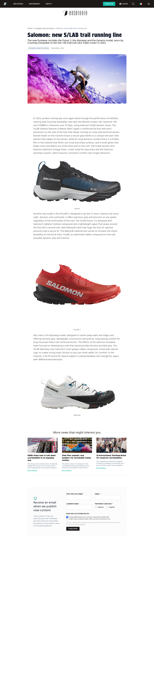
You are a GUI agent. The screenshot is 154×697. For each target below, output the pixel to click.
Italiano (100, 507)
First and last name (74, 494)
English (112, 507)
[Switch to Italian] (140, 4)
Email (98, 494)
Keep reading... (33, 470)
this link (82, 524)
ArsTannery (34, 4)
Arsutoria (18, 4)
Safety (49, 4)
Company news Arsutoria (44, 28)
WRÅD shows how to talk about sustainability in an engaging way (42, 457)
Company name (73, 504)
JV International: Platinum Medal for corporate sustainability (111, 456)
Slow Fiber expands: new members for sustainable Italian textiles (76, 457)
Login (125, 4)
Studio (30, 28)
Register (109, 4)
